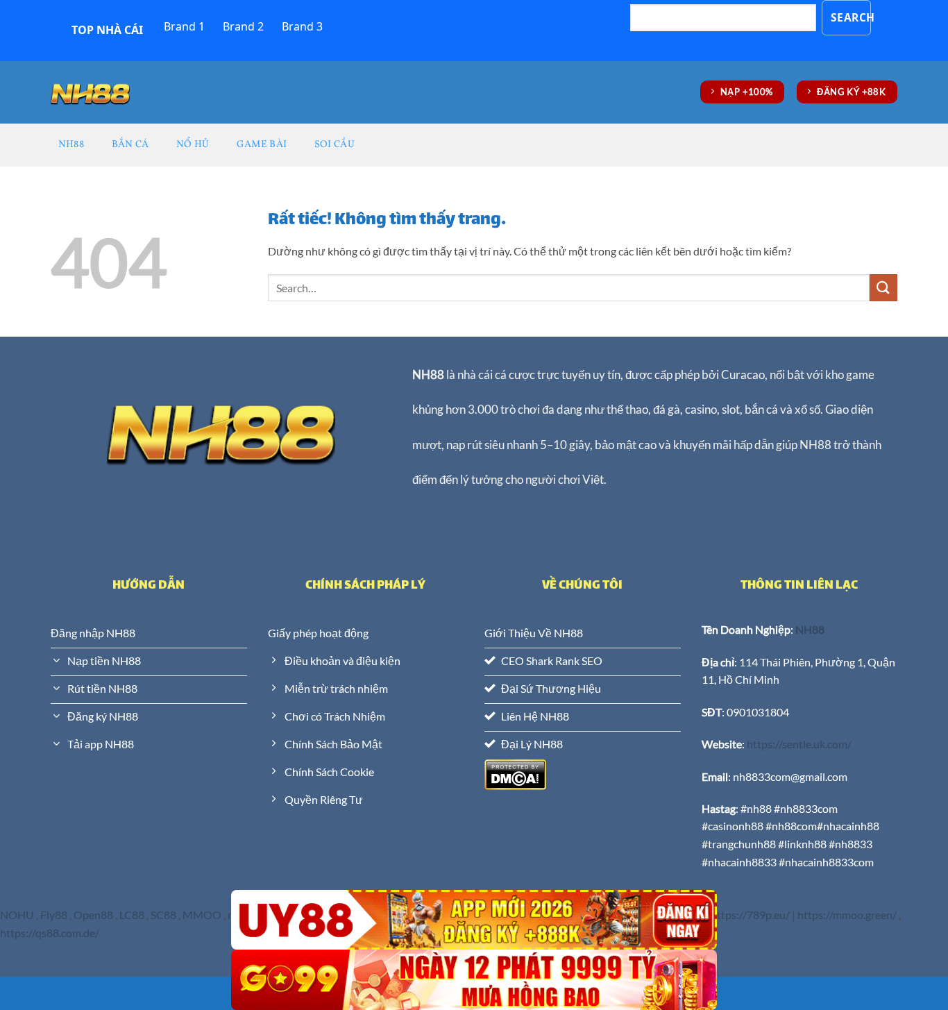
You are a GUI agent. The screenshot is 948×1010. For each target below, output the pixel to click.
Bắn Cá (130, 144)
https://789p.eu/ (750, 914)
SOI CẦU (334, 144)
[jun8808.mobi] (90, 92)
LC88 (131, 914)
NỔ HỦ (192, 144)
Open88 (93, 914)
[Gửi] (883, 287)
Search (851, 17)
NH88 (71, 144)
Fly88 (53, 914)
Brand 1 (184, 26)
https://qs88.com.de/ (50, 932)
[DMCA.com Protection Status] (515, 773)
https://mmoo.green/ (847, 914)
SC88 (163, 914)
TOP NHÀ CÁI (107, 29)
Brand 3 (302, 26)
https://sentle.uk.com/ (799, 743)
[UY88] (474, 920)
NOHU (17, 914)
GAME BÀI (262, 144)
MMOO (202, 914)
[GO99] (474, 980)
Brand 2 (243, 26)
